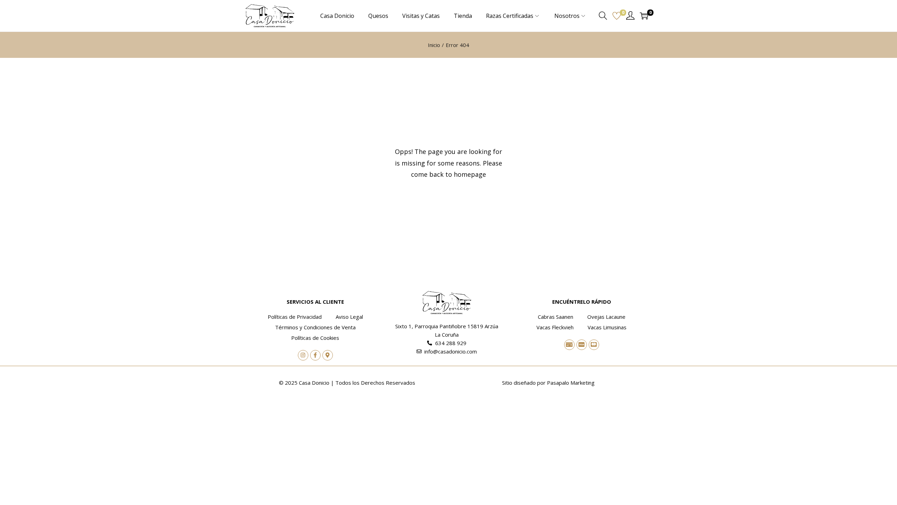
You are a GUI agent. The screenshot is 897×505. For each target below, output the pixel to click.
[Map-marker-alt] (327, 355)
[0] (616, 16)
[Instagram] (303, 355)
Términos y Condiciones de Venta (315, 327)
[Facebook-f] (315, 355)
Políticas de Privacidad (295, 316)
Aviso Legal (349, 316)
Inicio (434, 44)
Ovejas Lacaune (606, 316)
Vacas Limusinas (607, 327)
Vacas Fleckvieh (555, 327)
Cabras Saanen (555, 316)
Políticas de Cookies (315, 337)
